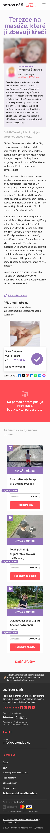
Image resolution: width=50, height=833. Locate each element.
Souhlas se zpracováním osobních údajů (20, 819)
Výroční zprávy (9, 788)
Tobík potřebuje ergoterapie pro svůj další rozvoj (23, 554)
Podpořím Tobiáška (25, 575)
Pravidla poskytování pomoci (15, 772)
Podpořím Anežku (25, 647)
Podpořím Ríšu (25, 504)
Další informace (27, 680)
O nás (5, 762)
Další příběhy (25, 662)
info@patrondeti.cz (16, 742)
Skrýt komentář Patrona (28, 77)
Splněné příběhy (10, 783)
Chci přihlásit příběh (11, 822)
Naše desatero (9, 778)
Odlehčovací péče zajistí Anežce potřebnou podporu (25, 625)
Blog (5, 767)
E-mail (5, 739)
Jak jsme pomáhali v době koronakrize (20, 793)
